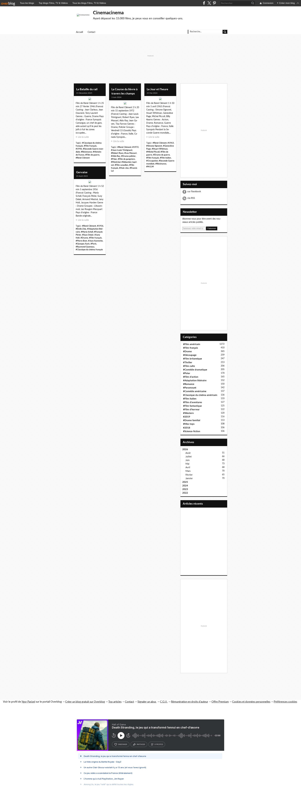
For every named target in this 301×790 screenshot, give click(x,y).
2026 (185, 449)
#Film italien (165, 158)
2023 (185, 489)
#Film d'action (190, 377)
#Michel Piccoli (153, 152)
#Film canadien (121, 165)
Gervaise (81, 172)
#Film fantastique (192, 406)
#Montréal (116, 162)
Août (187, 453)
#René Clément (83, 158)
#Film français (90, 146)
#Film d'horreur (191, 409)
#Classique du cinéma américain (200, 395)
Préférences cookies (285, 701)
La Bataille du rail (86, 89)
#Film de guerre (92, 155)
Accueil (79, 32)
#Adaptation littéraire (194, 380)
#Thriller (187, 362)
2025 (185, 482)
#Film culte (189, 366)
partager (141, 744)
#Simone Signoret (154, 146)
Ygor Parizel (28, 701)
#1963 (171, 143)
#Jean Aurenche (95, 241)
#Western (188, 413)
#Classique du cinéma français (89, 250)
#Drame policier (128, 156)
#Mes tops (189, 424)
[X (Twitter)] (209, 3)
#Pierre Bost (81, 241)
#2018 (186, 428)
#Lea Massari (130, 153)
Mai (187, 464)
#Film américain (191, 344)
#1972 (135, 147)
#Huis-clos (124, 168)
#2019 (186, 417)
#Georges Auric (83, 244)
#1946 (79, 149)
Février (189, 475)
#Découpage (189, 355)
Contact (91, 32)
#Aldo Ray (115, 156)
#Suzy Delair (88, 235)
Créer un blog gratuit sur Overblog (85, 701)
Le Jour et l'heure (157, 89)
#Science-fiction (191, 431)
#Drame (84, 238)
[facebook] (204, 3)
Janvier (189, 478)
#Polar (114, 159)
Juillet (188, 456)
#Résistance (86, 152)
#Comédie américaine (194, 391)
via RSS (191, 198)
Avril (187, 467)
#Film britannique (192, 359)
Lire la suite (83, 137)
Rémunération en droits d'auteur (189, 701)
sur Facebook (194, 191)
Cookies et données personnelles (251, 701)
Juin (187, 460)
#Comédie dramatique (195, 370)
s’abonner (122, 744)
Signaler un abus (147, 701)
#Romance (188, 384)
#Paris (93, 244)
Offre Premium (220, 701)
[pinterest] (214, 3)
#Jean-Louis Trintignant (121, 150)
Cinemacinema (108, 13)
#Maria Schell (87, 232)
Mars (188, 471)
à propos (159, 744)
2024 (185, 486)
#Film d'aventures (192, 402)
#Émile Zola (81, 229)
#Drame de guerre (161, 155)
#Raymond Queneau (85, 247)
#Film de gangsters (126, 159)
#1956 (100, 226)
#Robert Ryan (117, 153)
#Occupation (152, 161)
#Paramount (189, 388)
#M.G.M (150, 167)
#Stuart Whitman (160, 149)
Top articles (114, 701)
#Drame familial (191, 420)
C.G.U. (164, 701)
